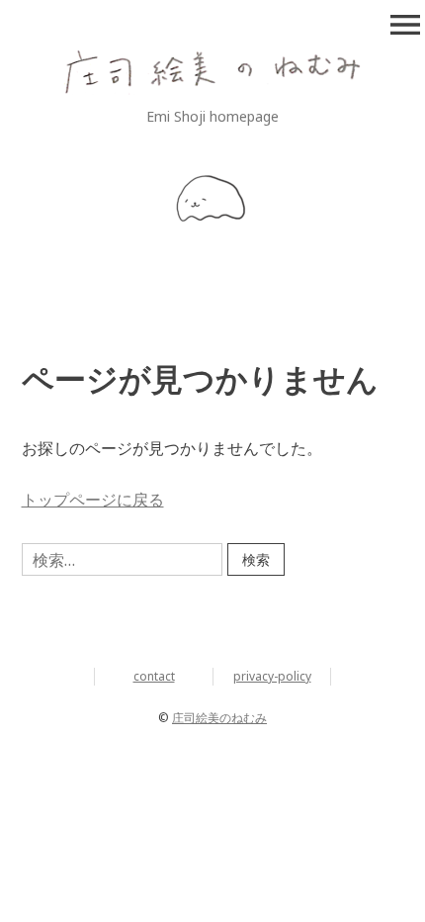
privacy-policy (272, 676)
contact (154, 676)
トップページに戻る (93, 499)
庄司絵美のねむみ (219, 717)
